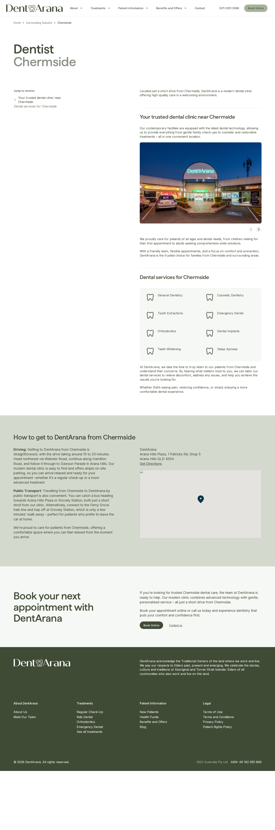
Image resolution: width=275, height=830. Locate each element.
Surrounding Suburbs (39, 22)
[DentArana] (34, 8)
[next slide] (259, 229)
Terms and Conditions (218, 717)
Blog (143, 727)
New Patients (149, 712)
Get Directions (151, 464)
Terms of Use (212, 712)
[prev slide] (251, 229)
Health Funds (149, 717)
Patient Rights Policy (217, 727)
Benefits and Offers (153, 722)
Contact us (175, 625)
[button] (200, 499)
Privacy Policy (213, 722)
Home (17, 22)
